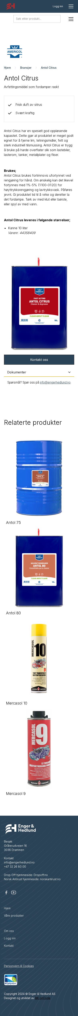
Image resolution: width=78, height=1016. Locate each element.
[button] (70, 6)
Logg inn (58, 6)
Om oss (9, 931)
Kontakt (9, 945)
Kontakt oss (39, 360)
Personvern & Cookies (19, 966)
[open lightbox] (39, 303)
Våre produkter (14, 915)
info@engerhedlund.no (55, 382)
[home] (10, 7)
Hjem (7, 908)
